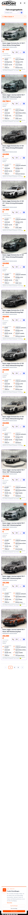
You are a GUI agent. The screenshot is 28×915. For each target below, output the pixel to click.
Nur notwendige (14, 908)
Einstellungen (15, 905)
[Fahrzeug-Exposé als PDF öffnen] (20, 52)
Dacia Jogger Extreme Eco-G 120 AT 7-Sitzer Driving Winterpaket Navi (13, 148)
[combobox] (11, 12)
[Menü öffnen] (24, 3)
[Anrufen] (13, 52)
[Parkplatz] (21, 12)
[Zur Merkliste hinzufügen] (24, 52)
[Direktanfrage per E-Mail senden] (16, 52)
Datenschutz (9, 902)
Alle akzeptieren (14, 911)
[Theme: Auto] (20, 3)
